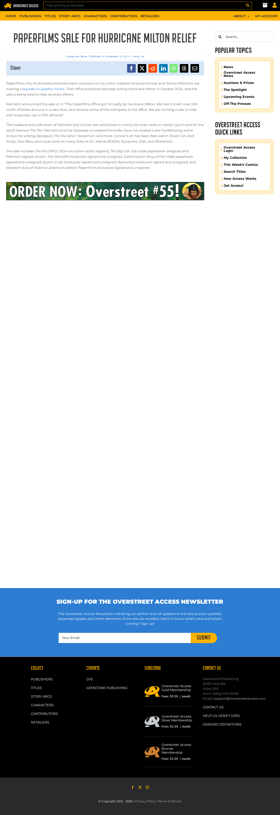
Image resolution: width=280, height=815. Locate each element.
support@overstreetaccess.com (239, 699)
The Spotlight (235, 90)
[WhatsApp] (174, 68)
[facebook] (132, 787)
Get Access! (234, 185)
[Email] (194, 68)
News (84, 56)
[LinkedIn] (163, 68)
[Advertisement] (105, 218)
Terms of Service (170, 801)
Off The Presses (237, 103)
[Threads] (184, 68)
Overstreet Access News (239, 74)
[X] (142, 68)
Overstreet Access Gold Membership (176, 688)
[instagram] (147, 787)
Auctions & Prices (239, 83)
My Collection (235, 157)
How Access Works (240, 178)
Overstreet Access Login (239, 149)
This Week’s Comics (241, 164)
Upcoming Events (239, 96)
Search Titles (235, 171)
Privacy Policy (145, 801)
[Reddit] (152, 68)
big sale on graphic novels (43, 89)
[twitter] (140, 787)
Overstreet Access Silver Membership (177, 718)
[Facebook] (131, 68)
